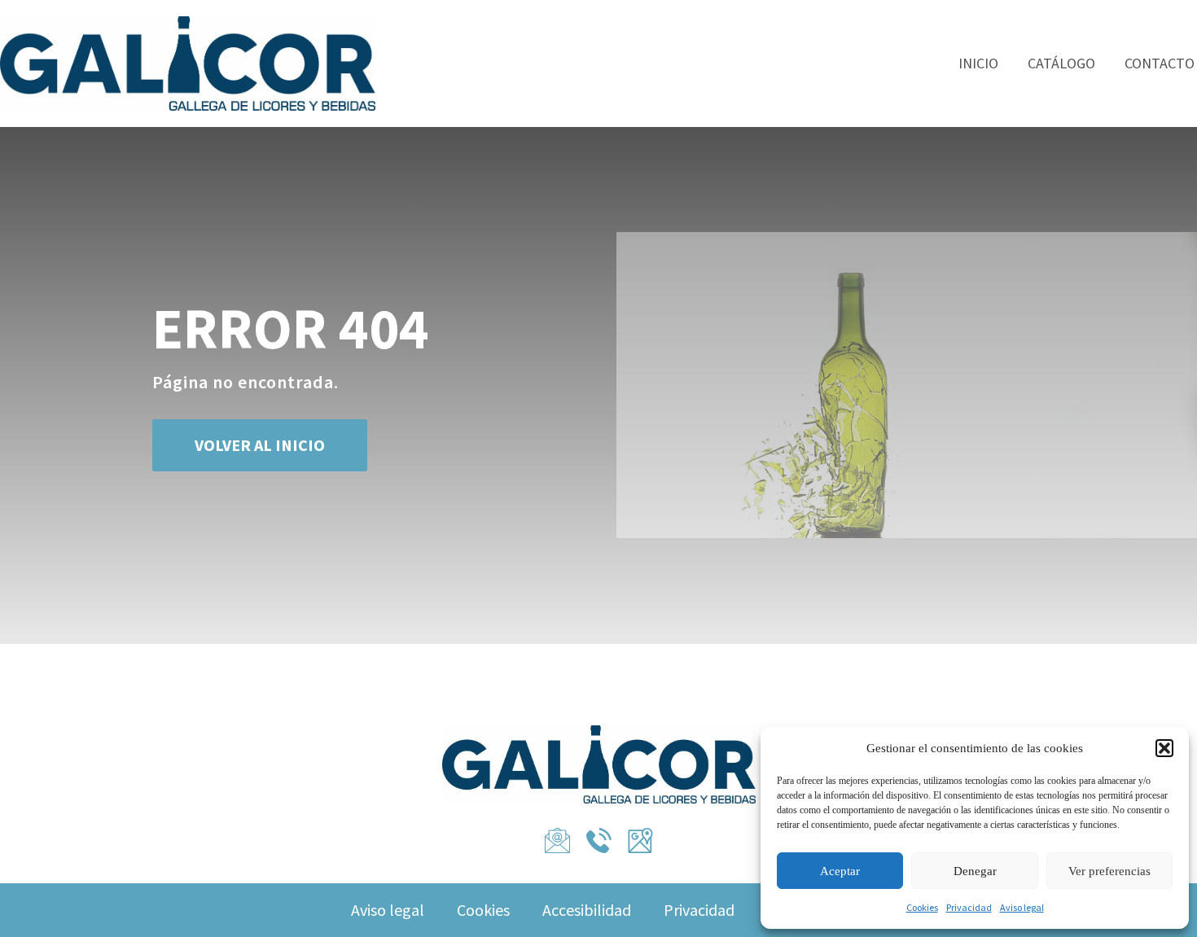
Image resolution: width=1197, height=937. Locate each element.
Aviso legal (1022, 907)
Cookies (922, 907)
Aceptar (840, 871)
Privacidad (969, 907)
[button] (1164, 748)
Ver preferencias (1109, 871)
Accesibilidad (586, 910)
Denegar (975, 871)
